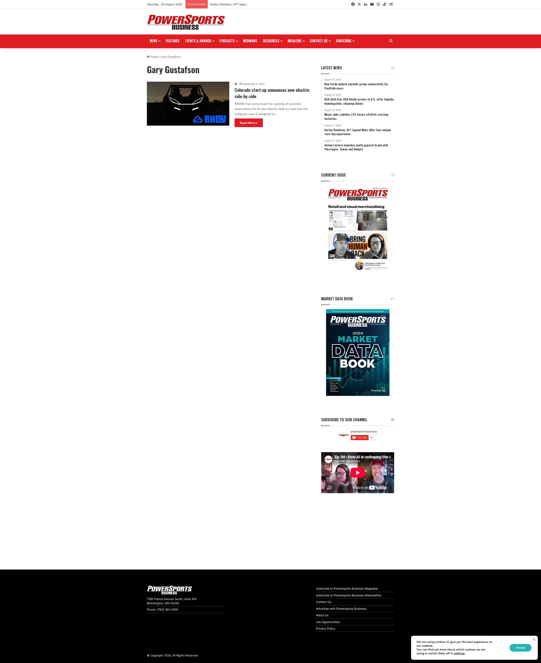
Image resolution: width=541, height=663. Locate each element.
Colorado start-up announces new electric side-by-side (272, 92)
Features (172, 40)
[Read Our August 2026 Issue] (357, 229)
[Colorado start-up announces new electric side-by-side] (188, 104)
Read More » (249, 123)
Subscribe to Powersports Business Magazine (347, 588)
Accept (520, 648)
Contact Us (323, 602)
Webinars (250, 40)
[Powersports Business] (186, 22)
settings (459, 653)
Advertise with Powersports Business (341, 608)
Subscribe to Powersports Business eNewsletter (348, 595)
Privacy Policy (325, 628)
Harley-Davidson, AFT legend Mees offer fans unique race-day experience (259, 4)
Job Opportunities (328, 622)
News (153, 40)
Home (153, 56)
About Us (322, 615)
